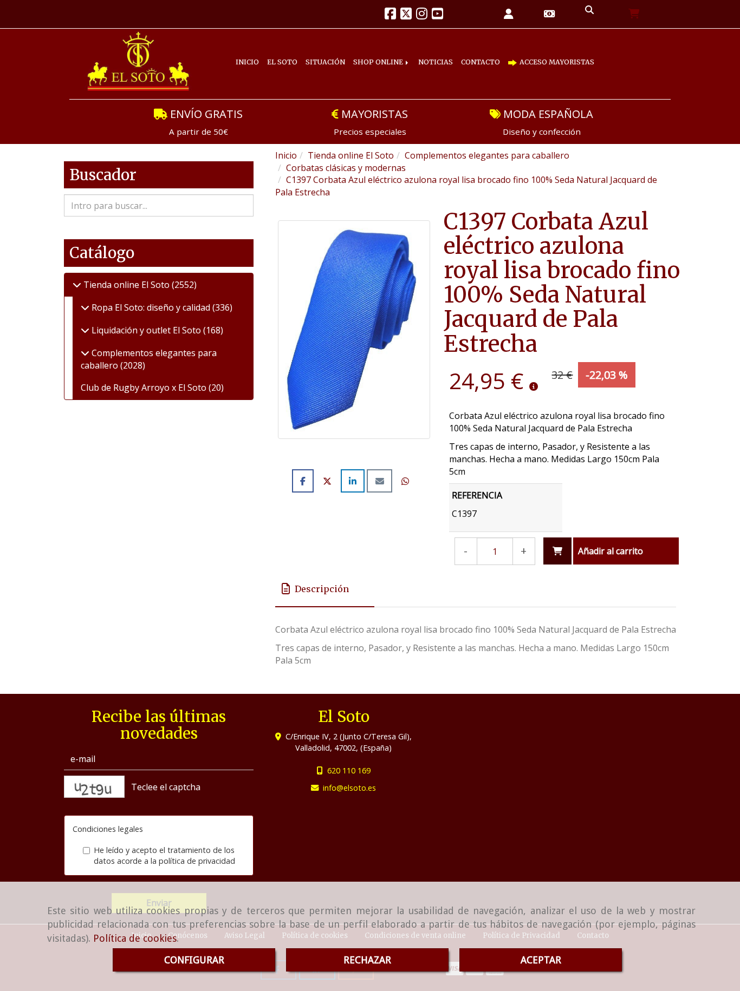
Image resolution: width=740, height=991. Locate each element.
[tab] (324, 588)
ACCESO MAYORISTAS (291, 71)
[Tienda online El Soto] (77, 285)
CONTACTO (525, 53)
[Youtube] (437, 15)
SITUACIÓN (343, 53)
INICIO (250, 53)
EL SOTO (293, 53)
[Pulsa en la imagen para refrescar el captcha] (94, 786)
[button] (509, 14)
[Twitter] (406, 15)
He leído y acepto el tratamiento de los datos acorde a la (164, 856)
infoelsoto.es (349, 788)
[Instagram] (421, 15)
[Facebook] (390, 15)
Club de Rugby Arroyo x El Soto (145, 387)
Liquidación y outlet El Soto (146, 330)
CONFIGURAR (194, 960)
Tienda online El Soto (126, 285)
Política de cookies (135, 938)
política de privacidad (197, 861)
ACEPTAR (541, 960)
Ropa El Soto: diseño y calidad (150, 307)
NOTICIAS (471, 53)
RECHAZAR (367, 960)
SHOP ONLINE (406, 53)
